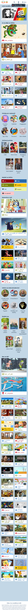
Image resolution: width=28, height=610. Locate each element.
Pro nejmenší (7, 193)
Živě (5, 189)
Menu (25, 2)
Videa (18, 181)
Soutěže (19, 185)
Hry (5, 181)
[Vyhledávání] (14, 2)
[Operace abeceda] (14, 14)
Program (19, 189)
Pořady (6, 185)
